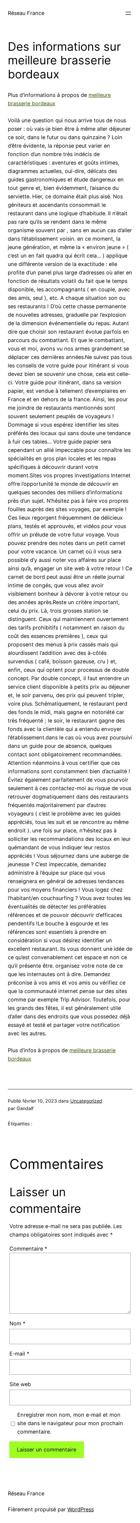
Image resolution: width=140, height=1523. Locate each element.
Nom (17, 1323)
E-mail (19, 1353)
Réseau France (26, 13)
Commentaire (28, 1248)
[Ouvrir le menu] (128, 13)
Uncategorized (86, 1101)
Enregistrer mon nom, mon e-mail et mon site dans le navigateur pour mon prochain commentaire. (70, 1423)
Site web (20, 1384)
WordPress (80, 1509)
